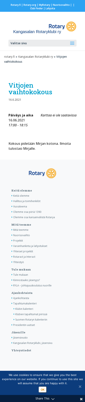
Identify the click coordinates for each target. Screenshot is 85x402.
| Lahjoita (49, 8)
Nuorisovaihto (61, 5)
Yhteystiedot (21, 350)
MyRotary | (46, 5)
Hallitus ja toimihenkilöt (26, 201)
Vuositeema (20, 206)
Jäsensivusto (20, 337)
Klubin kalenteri (24, 309)
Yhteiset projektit (23, 251)
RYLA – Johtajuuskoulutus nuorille (32, 285)
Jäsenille (18, 332)
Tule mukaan (21, 269)
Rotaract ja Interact (24, 256)
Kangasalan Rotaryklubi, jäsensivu (32, 343)
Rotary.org (30, 5)
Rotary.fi (16, 5)
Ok (43, 389)
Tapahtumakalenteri (25, 303)
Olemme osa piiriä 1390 (27, 212)
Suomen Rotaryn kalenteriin (31, 319)
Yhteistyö (18, 262)
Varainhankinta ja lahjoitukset (30, 246)
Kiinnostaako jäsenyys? (26, 280)
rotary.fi (9, 57)
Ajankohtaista (21, 293)
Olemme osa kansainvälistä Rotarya (34, 217)
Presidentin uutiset (24, 325)
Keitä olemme (21, 190)
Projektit (18, 240)
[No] (80, 386)
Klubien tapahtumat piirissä (31, 314)
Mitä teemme (21, 224)
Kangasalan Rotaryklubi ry (35, 57)
